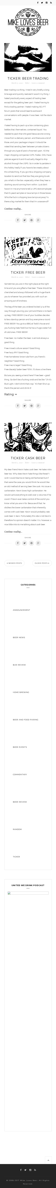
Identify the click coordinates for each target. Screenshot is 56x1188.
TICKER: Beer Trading (28, 78)
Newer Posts (15, 563)
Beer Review (20, 802)
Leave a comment (38, 83)
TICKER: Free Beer (28, 272)
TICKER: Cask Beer (28, 458)
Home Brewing (21, 692)
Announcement (21, 610)
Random (17, 829)
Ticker (27, 83)
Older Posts (41, 563)
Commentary (20, 774)
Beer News (19, 637)
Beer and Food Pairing (25, 720)
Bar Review (19, 665)
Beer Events (20, 747)
